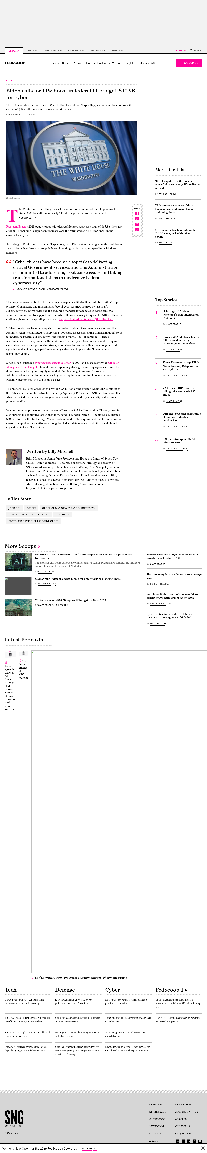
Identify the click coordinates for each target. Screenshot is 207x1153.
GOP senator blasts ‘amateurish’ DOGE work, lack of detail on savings (175, 233)
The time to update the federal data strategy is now (174, 576)
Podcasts (103, 63)
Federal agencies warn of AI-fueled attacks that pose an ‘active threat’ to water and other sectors (10, 687)
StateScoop (98, 50)
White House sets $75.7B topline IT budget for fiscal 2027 (70, 600)
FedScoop (13, 50)
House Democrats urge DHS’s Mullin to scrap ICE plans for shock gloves (181, 366)
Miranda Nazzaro (160, 603)
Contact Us (182, 1126)
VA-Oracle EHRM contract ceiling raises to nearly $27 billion (179, 391)
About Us (11, 1132)
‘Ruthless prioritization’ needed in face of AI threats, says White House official (177, 184)
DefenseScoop (52, 50)
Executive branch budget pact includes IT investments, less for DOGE (173, 556)
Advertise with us (186, 1111)
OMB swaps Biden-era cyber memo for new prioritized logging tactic (78, 579)
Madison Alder (168, 194)
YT (199, 1140)
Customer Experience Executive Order (33, 521)
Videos (116, 63)
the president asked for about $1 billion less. (86, 319)
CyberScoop (76, 50)
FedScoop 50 (146, 63)
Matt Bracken (167, 218)
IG (193, 1140)
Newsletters (183, 1104)
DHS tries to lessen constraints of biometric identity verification (182, 417)
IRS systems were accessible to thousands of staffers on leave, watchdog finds (174, 209)
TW (182, 1140)
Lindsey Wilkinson (177, 375)
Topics (51, 63)
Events (90, 63)
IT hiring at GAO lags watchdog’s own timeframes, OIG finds (181, 314)
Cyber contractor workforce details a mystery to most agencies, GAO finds (170, 615)
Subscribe (191, 62)
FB (176, 1140)
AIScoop (32, 50)
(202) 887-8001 (183, 1133)
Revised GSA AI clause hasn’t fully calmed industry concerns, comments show (181, 340)
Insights (129, 63)
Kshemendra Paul (160, 584)
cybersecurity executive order (53, 363)
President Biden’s (17, 226)
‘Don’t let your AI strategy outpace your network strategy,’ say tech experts (80, 978)
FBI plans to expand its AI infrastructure (179, 440)
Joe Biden (14, 508)
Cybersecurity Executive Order (29, 514)
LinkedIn (189, 1140)
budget (31, 508)
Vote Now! (89, 1148)
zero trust (62, 514)
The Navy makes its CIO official (23, 669)
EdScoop (117, 50)
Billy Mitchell (16, 114)
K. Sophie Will (174, 349)
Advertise (181, 50)
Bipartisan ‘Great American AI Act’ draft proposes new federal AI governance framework (83, 556)
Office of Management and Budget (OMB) (68, 508)
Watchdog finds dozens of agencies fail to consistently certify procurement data (172, 596)
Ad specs (181, 1119)
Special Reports (72, 63)
